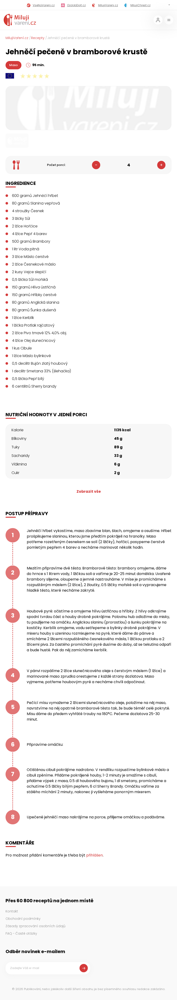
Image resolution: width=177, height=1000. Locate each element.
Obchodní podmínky (23, 918)
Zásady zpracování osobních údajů (35, 926)
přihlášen (94, 855)
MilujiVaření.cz (17, 38)
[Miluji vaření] (20, 20)
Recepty (37, 38)
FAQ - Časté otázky (21, 933)
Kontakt (12, 911)
